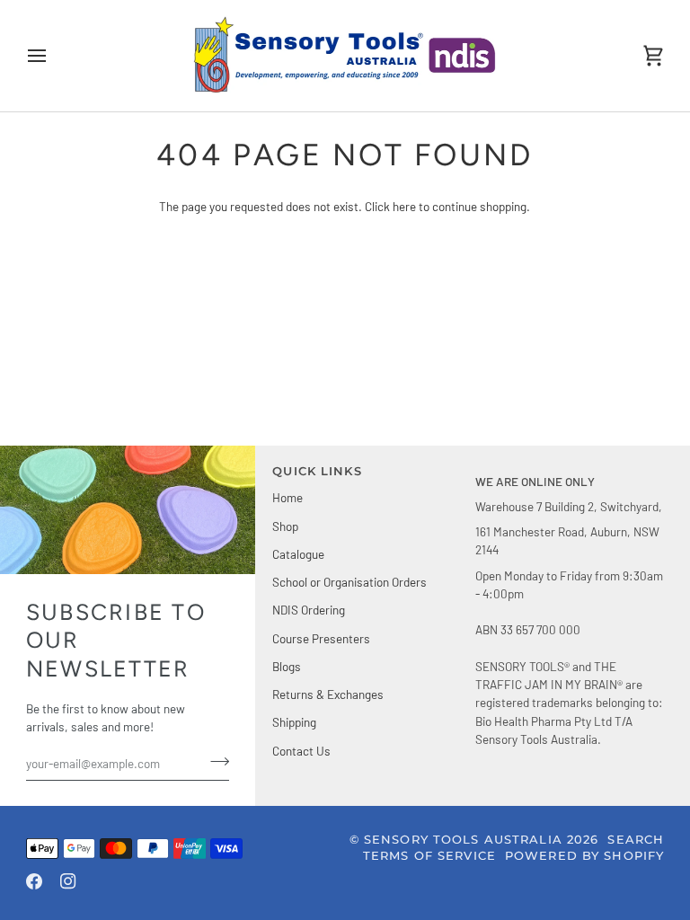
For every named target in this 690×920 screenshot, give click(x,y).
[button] (569, 468)
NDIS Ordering (308, 609)
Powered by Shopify (584, 855)
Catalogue (298, 554)
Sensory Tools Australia (463, 839)
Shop (285, 526)
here (404, 206)
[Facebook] (34, 881)
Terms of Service (429, 855)
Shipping (294, 722)
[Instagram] (68, 881)
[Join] (214, 761)
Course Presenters (321, 638)
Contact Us (301, 750)
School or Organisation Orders (349, 581)
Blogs (286, 666)
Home (287, 497)
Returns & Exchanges (328, 694)
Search (635, 839)
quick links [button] (316, 471)
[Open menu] (53, 55)
